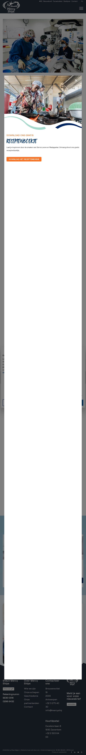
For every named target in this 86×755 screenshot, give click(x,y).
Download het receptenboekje (24, 159)
